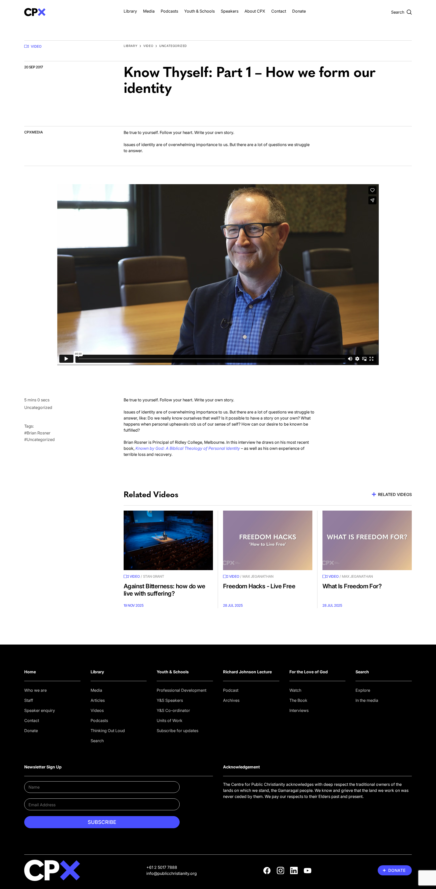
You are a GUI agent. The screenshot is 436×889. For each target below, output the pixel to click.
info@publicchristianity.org (171, 873)
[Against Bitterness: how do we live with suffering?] (168, 540)
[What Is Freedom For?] (367, 540)
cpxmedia (33, 132)
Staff (28, 700)
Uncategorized (173, 46)
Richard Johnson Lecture (247, 671)
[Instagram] (280, 870)
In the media (367, 700)
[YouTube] (307, 870)
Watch (295, 690)
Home (30, 671)
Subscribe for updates (177, 730)
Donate (299, 11)
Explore (363, 690)
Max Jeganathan (258, 576)
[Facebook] (267, 870)
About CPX (254, 11)
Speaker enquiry (39, 710)
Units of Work (169, 720)
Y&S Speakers (170, 700)
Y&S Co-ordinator (173, 710)
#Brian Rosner (37, 432)
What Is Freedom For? (352, 586)
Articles (98, 700)
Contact (278, 11)
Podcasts (169, 11)
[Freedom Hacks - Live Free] (267, 540)
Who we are (35, 690)
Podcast (230, 690)
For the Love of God (308, 671)
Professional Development (181, 690)
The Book (298, 700)
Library (130, 11)
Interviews (299, 710)
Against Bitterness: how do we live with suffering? (164, 589)
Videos (97, 710)
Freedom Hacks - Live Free (259, 586)
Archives (231, 700)
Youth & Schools (199, 11)
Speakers (229, 11)
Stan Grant (153, 576)
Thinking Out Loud (108, 730)
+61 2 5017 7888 (161, 867)
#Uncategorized (39, 439)
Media (149, 11)
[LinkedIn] (294, 870)
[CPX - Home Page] (69, 12)
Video (36, 46)
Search (97, 740)
